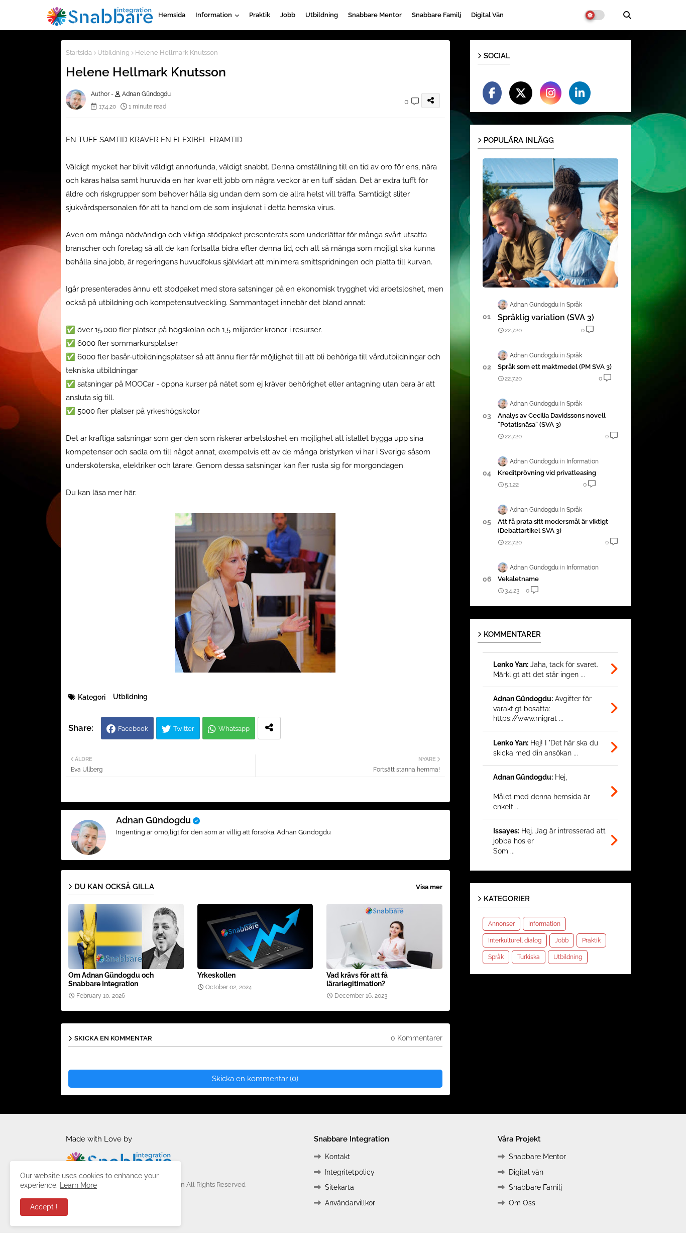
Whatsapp (234, 728)
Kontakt (337, 1157)
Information (213, 15)
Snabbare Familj (436, 15)
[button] (627, 15)
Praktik (259, 15)
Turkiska (528, 957)
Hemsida (171, 15)
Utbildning (321, 15)
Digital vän (487, 15)
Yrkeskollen (216, 975)
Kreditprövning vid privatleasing (547, 473)
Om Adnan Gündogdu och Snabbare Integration (111, 979)
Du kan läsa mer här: (101, 492)
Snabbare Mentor (375, 15)
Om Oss (522, 1203)
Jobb (287, 15)
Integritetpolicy (350, 1172)
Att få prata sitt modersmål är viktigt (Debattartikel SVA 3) (553, 526)
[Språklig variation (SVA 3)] (550, 223)
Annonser (501, 923)
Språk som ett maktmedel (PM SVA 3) (555, 366)
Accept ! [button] (44, 1207)
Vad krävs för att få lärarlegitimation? (357, 979)
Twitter (183, 728)
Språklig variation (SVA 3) (546, 317)
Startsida (79, 52)
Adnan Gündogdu (153, 820)
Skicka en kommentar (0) (255, 1078)
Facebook (133, 728)
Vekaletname (518, 579)
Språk (496, 957)
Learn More (78, 1185)
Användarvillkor (350, 1203)
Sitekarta (339, 1187)
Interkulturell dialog (514, 940)
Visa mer (429, 887)
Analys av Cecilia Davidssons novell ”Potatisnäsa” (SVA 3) (552, 420)
